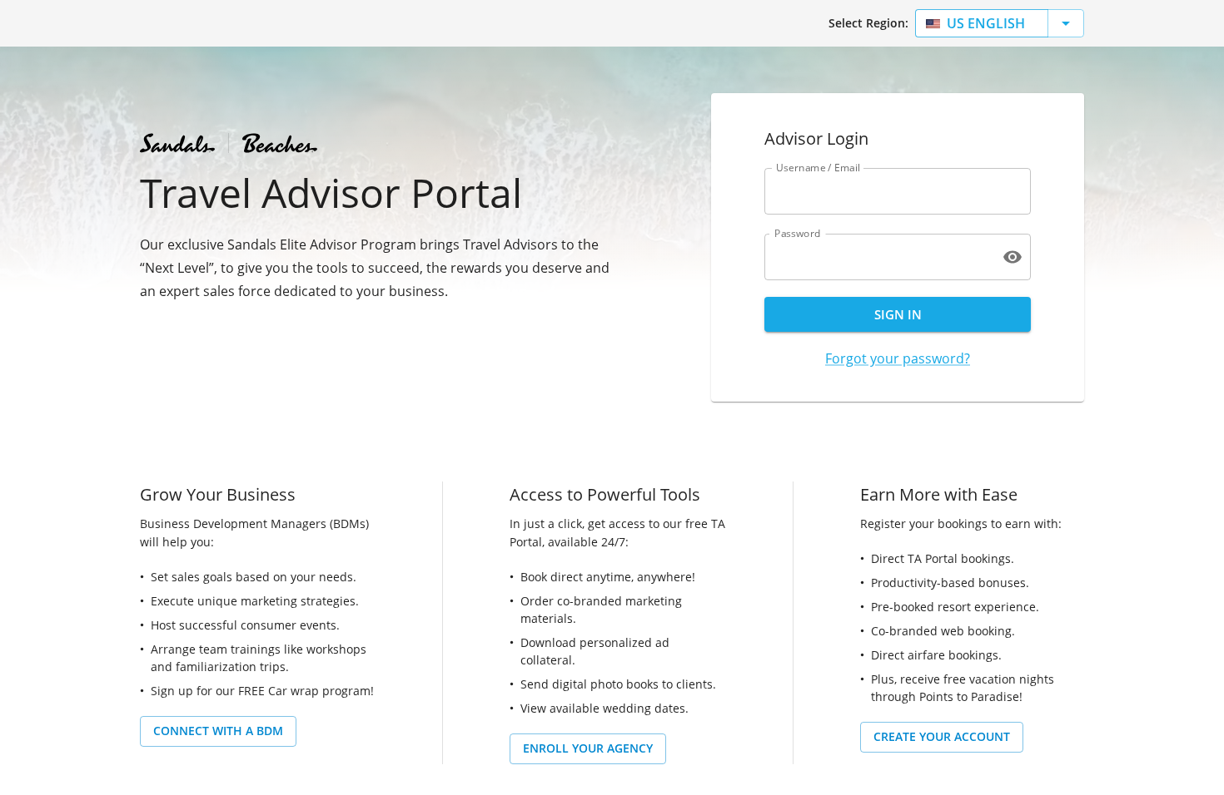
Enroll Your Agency (588, 748)
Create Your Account (941, 736)
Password (797, 233)
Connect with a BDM (218, 730)
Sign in (898, 314)
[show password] (1012, 257)
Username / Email (818, 167)
